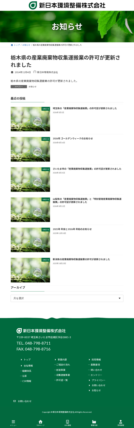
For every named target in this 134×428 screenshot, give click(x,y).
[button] (22, 401)
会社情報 (67, 425)
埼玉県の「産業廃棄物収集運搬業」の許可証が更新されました (85, 108)
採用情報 (120, 425)
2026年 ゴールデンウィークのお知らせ (73, 138)
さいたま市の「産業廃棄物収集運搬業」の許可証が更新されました (87, 168)
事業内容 (94, 425)
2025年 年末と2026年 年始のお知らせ (72, 229)
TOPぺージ (40, 425)
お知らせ (32, 86)
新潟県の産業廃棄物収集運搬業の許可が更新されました (81, 259)
